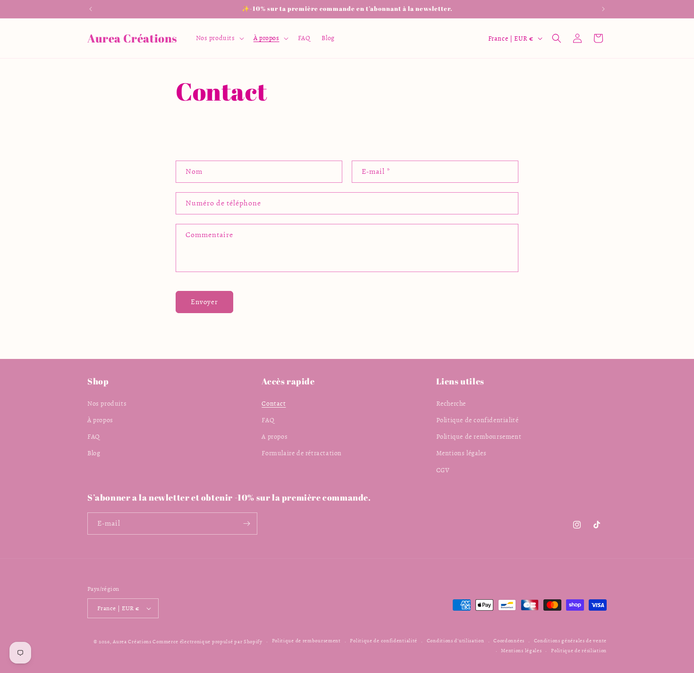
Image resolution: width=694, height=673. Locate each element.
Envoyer (204, 302)
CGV (443, 469)
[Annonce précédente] (90, 9)
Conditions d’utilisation (455, 641)
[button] (219, 38)
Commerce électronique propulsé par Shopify (207, 641)
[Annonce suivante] (603, 9)
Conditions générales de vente (570, 641)
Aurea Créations (132, 641)
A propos (275, 436)
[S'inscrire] (246, 523)
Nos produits (107, 403)
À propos (100, 419)
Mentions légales (461, 453)
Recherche (451, 403)
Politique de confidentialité (477, 419)
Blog (93, 453)
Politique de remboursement (479, 436)
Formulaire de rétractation (302, 453)
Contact (274, 403)
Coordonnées (509, 641)
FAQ (93, 436)
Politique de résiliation (579, 650)
